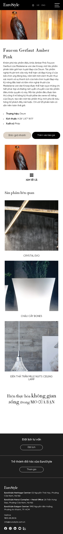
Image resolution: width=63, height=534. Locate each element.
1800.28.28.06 (10, 518)
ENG (43, 5)
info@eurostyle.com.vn (14, 522)
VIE (38, 5)
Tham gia (31, 469)
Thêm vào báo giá (46, 135)
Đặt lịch (31, 447)
